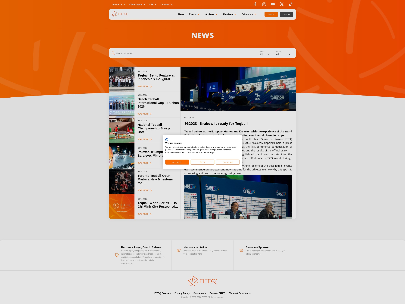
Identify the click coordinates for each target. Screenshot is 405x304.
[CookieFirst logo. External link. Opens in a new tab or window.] (166, 139)
